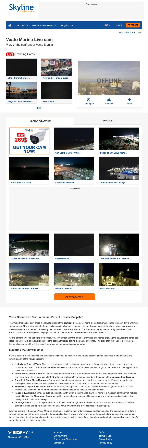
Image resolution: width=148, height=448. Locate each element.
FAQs (101, 432)
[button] (107, 25)
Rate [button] (129, 103)
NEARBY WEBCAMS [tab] (40, 120)
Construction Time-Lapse (65, 439)
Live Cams (20, 25)
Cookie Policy (105, 439)
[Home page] (9, 25)
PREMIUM (132, 25)
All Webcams (73, 297)
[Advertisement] (91, 12)
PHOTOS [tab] (108, 120)
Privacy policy (105, 442)
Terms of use (105, 435)
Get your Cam (66, 25)
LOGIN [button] (118, 25)
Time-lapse (88, 103)
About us (57, 432)
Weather (109, 103)
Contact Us (58, 442)
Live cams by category (43, 25)
